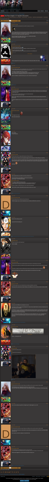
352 (11, 20)
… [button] (15, 20)
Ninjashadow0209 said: (15, 67)
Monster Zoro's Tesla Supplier (5, 124)
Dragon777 (6, 210)
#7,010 (47, 217)
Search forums (6, 12)
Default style (3, 476)
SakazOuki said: (14, 326)
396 (16, 20)
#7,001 (47, 22)
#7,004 (47, 87)
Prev (1, 20)
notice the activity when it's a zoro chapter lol (15, 17)
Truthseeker (6, 145)
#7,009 (47, 195)
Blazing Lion (6, 317)
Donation (6, 10)
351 (10, 20)
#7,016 (47, 346)
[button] (14, 11)
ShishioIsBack (5, 37)
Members (17, 10)
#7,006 (47, 131)
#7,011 (47, 238)
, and (19, 322)
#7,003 (47, 65)
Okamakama (5, 339)
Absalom (2, 17)
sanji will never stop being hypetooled (38, 17)
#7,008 (47, 174)
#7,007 (47, 152)
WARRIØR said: (14, 240)
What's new (12, 10)
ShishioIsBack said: (15, 89)
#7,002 (47, 44)
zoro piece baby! (45, 17)
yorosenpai (6, 167)
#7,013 (47, 281)
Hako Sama (6, 253)
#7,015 (47, 324)
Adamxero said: (14, 24)
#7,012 (47, 260)
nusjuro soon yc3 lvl (24, 17)
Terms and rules (38, 476)
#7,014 (47, 303)
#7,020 (47, 446)
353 (13, 20)
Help (46, 476)
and (16, 193)
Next (19, 20)
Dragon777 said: (14, 283)
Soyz (6, 58)
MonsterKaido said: (15, 110)
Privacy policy (43, 476)
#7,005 (47, 108)
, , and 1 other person (23, 236)
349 (6, 20)
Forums (2, 10)
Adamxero (6, 101)
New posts (1, 12)
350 (8, 20)
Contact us (33, 476)
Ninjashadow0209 (6, 188)
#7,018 (47, 403)
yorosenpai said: (14, 262)
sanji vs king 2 (30, 17)
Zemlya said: (14, 348)
